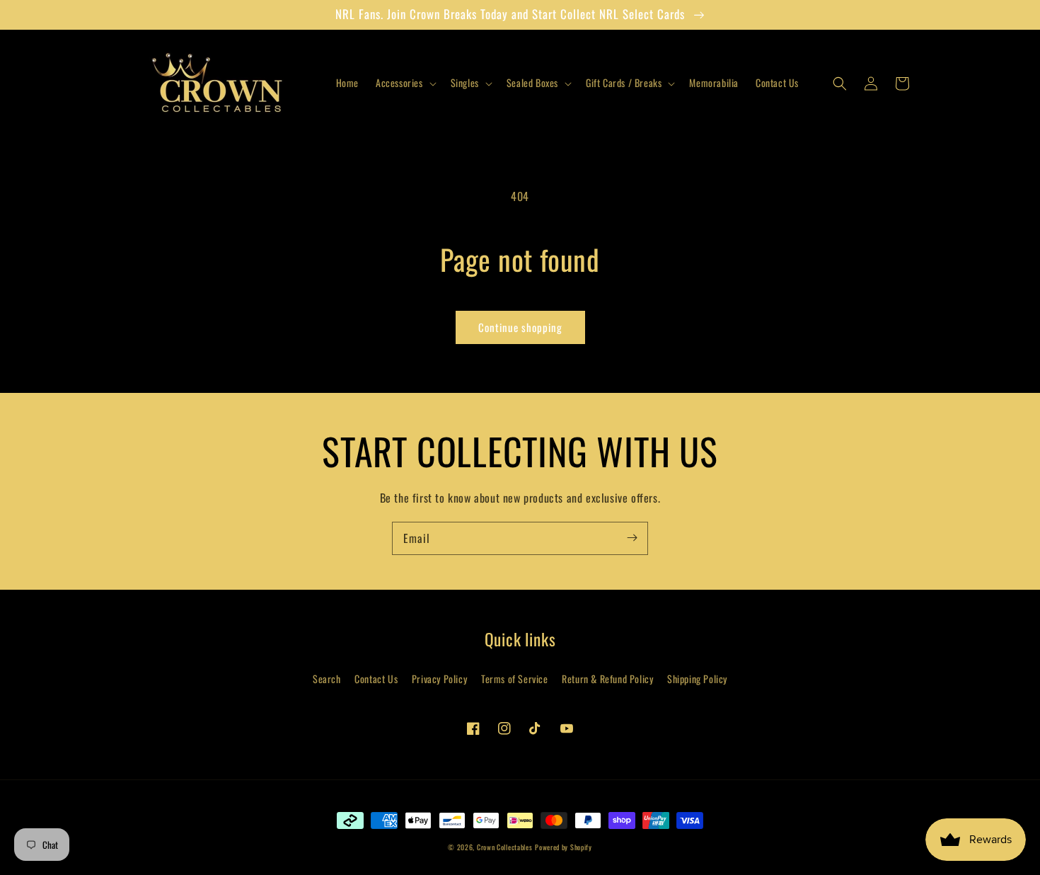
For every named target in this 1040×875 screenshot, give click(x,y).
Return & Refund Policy (607, 678)
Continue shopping (520, 327)
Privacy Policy (439, 678)
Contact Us (376, 678)
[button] (404, 83)
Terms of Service (514, 678)
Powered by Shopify (563, 847)
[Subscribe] (631, 538)
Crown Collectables (505, 847)
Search (327, 678)
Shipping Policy (697, 678)
